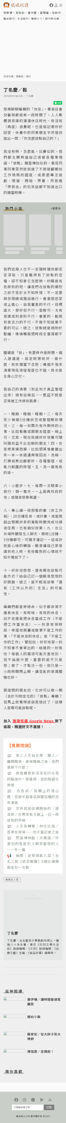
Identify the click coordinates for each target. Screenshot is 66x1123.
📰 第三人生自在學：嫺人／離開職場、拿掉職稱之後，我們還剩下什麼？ (33, 761)
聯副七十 (37, 18)
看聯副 (20, 12)
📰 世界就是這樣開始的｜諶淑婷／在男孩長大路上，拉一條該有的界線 (33, 814)
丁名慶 (29, 96)
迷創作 (56, 12)
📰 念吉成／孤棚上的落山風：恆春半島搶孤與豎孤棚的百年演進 (33, 796)
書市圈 (32, 12)
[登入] (56, 5)
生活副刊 (23, 18)
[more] (55, 208)
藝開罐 (44, 12)
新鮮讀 (8, 12)
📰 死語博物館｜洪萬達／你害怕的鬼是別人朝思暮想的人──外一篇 (33, 843)
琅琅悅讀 (8, 76)
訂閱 (49, 1107)
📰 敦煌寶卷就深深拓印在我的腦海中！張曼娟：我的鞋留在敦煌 (33, 778)
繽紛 (28, 76)
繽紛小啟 (34, 1016)
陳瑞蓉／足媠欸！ (40, 1051)
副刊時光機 (52, 18)
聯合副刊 (9, 18)
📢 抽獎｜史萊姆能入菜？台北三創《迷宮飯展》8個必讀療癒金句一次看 (33, 861)
